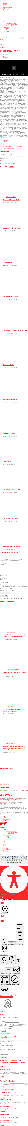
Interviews (5, 4)
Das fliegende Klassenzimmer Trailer (15, 330)
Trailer (7, 31)
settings (22, 598)
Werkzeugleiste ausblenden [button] (6, 899)
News (4, 1)
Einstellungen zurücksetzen (7, 997)
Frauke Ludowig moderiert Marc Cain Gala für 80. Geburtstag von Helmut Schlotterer (14, 748)
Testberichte (6, 8)
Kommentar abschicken (6, 593)
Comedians (3, 802)
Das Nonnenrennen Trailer (12, 490)
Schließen (2, 827)
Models (9, 802)
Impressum (6, 820)
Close (2, 1077)
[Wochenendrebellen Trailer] (15, 533)
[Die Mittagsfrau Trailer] (15, 505)
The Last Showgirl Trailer (11, 200)
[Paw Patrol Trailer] (15, 417)
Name (2, 575)
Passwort (2, 1021)
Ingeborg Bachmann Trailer (12, 228)
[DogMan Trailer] (15, 246)
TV (7, 32)
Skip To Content (4, 995)
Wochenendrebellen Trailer (12, 546)
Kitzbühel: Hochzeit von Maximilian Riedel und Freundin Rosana (15, 635)
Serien (7, 29)
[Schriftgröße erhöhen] (2, 898)
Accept (2, 1076)
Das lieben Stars (7, 7)
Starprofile (5, 3)
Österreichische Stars (11, 24)
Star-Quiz (5, 5)
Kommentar (3, 563)
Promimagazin (16, 798)
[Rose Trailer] (15, 448)
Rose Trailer (7, 461)
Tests (4, 817)
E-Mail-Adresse (4, 578)
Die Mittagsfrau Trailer (10, 518)
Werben (5, 9)
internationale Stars (5, 800)
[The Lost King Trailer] (15, 383)
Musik (4, 33)
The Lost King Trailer (10, 399)
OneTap (10, 897)
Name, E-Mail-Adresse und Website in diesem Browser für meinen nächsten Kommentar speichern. (14, 585)
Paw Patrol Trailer (9, 433)
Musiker (20, 800)
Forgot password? (5, 1033)
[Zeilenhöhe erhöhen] (2, 916)
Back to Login (3, 1057)
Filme (7, 28)
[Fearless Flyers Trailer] (15, 280)
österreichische (10, 799)
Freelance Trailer (8, 365)
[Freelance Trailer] (15, 349)
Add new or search (5, 1084)
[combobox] (14, 860)
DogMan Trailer (8, 262)
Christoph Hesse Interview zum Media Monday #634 (13, 710)
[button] (0, 865)
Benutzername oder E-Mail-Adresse (9, 1017)
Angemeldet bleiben (6, 1028)
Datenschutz (6, 819)
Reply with (4, 595)
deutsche (17, 799)
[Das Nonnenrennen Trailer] (15, 477)
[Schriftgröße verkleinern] (2, 903)
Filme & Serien (7, 27)
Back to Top (3, 825)
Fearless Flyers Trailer (10, 296)
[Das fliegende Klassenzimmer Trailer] (15, 315)
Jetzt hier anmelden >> (6, 160)
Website (2, 582)
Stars (4, 21)
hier (1, 810)
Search (22, 37)
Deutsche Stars (10, 25)
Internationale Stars (11, 23)
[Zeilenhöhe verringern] (2, 921)
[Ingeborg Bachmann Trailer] (15, 215)
